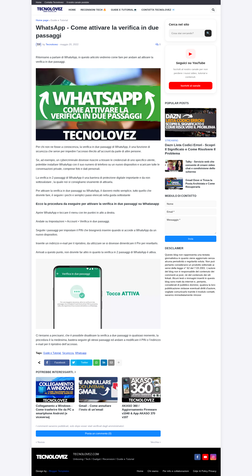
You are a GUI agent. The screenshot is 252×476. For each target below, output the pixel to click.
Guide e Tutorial (59, 20)
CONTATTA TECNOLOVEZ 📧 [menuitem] (158, 9)
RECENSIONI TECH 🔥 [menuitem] (93, 9)
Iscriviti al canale (190, 85)
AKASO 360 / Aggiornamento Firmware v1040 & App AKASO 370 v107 (139, 411)
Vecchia (155, 442)
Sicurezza (68, 353)
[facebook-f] (197, 457)
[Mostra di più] (118, 363)
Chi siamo (153, 471)
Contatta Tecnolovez (54, 2)
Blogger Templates (59, 471)
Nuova (41, 442)
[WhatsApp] (96, 363)
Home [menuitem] (72, 9)
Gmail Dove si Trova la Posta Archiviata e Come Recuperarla (200, 183)
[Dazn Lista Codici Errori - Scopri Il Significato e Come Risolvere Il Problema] (190, 122)
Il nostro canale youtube (78, 2)
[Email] (111, 363)
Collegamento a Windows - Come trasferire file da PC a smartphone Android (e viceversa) (55, 411)
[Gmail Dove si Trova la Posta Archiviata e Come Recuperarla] (174, 183)
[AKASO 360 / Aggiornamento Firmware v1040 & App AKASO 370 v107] (141, 389)
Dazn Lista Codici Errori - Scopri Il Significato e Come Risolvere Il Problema (190, 149)
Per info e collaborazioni (176, 471)
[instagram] (213, 457)
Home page (42, 20)
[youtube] (205, 457)
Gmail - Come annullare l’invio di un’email (95, 407)
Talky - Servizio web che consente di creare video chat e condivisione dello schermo (200, 166)
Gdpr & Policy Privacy (204, 471)
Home (38, 2)
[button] (213, 10)
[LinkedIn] (104, 363)
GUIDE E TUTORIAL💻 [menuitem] (124, 9)
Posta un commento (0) (98, 433)
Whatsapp (80, 353)
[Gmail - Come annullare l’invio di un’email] (98, 389)
